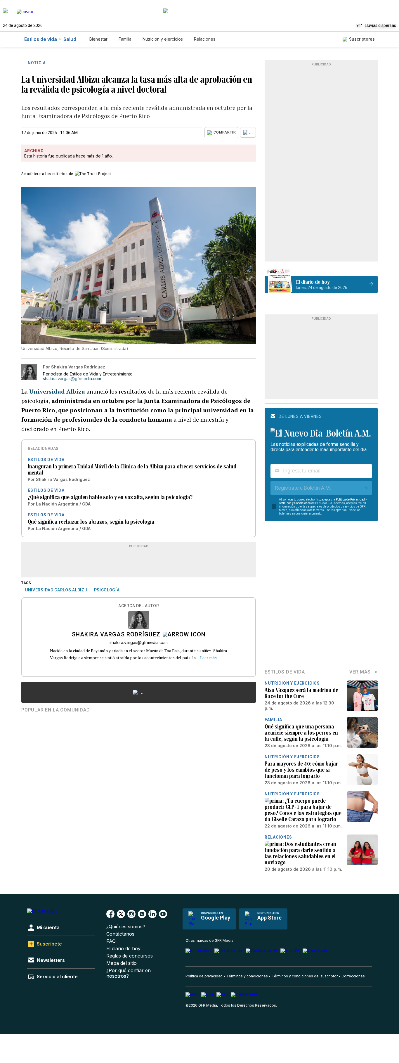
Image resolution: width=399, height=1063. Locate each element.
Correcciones (353, 976)
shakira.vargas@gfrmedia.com (72, 378)
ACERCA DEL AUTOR (138, 606)
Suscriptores (362, 39)
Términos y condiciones (247, 976)
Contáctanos (120, 934)
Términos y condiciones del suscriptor (305, 976)
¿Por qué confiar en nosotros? (128, 973)
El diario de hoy (123, 948)
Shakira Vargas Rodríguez (116, 635)
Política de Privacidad (350, 499)
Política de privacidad (204, 976)
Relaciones (204, 39)
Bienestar (98, 39)
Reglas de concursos (129, 956)
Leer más (208, 657)
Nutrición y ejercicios (163, 39)
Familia (125, 39)
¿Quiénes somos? (125, 926)
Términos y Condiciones (295, 503)
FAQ (111, 941)
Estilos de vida (40, 39)
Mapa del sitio (121, 963)
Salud (69, 39)
